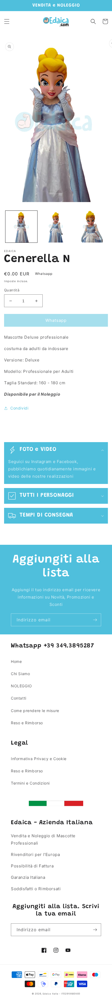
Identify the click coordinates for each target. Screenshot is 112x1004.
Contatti (18, 698)
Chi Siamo (20, 673)
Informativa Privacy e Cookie (39, 758)
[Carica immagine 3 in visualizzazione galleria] (90, 227)
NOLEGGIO (21, 686)
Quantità (11, 290)
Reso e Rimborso (27, 722)
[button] (7, 21)
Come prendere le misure (35, 710)
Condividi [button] (19, 408)
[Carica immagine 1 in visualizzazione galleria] (21, 227)
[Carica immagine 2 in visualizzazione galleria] (56, 227)
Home (16, 661)
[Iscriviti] (95, 619)
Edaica (47, 993)
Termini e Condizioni (30, 783)
